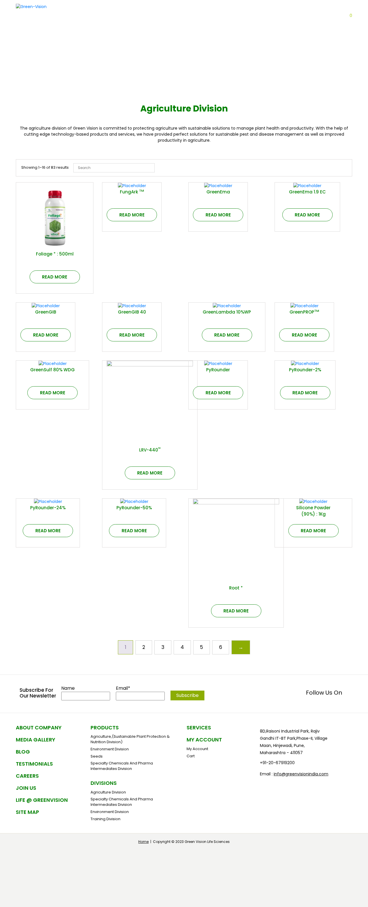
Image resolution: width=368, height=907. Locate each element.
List (343, 168)
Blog (261, 27)
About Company (39, 727)
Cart (46, 253)
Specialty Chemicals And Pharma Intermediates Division (122, 765)
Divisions (208, 27)
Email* (123, 688)
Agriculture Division (108, 792)
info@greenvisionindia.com (301, 774)
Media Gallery (35, 739)
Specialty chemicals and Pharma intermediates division (122, 801)
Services (199, 727)
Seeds (97, 756)
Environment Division (110, 749)
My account (197, 749)
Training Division (105, 819)
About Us (179, 27)
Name (68, 688)
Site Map (27, 812)
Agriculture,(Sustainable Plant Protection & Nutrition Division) (130, 739)
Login (340, 15)
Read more (54, 277)
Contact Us (288, 27)
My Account (204, 739)
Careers (319, 27)
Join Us (26, 787)
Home (143, 841)
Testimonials (34, 763)
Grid (332, 168)
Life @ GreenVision (42, 800)
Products (237, 27)
